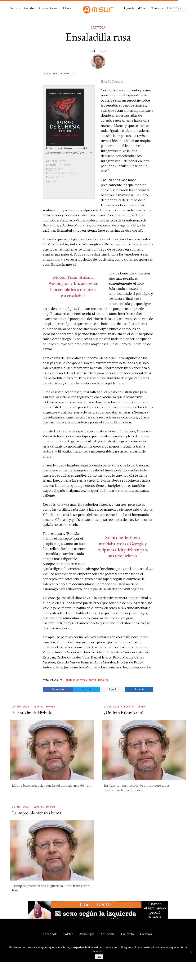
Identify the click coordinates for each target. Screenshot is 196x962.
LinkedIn (139, 689)
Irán (69, 680)
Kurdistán (80, 680)
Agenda (129, 8)
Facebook (58, 689)
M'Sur (141, 8)
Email (112, 689)
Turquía (103, 680)
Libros (67, 8)
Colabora (157, 8)
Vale (98, 956)
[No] (191, 952)
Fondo (14, 8)
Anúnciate (107, 934)
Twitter (86, 689)
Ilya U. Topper (98, 51)
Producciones (48, 8)
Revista (29, 8)
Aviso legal (86, 934)
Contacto (127, 934)
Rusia (92, 680)
